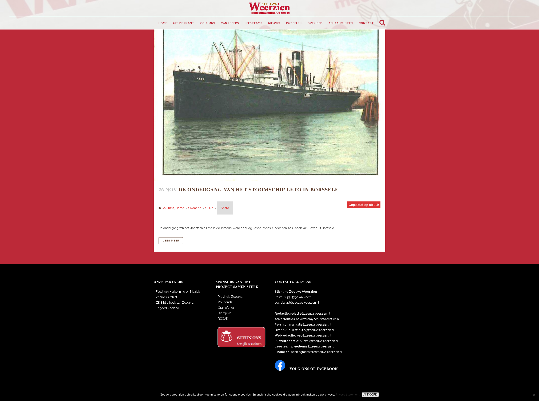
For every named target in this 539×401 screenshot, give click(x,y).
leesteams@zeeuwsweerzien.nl (315, 346)
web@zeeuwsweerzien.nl (313, 335)
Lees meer (171, 240)
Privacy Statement (348, 394)
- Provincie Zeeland (229, 296)
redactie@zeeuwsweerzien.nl (310, 313)
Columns (168, 208)
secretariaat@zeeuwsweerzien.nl (297, 302)
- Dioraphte (223, 313)
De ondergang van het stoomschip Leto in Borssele (259, 189)
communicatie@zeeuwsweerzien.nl (307, 324)
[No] (534, 395)
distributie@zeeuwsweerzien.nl (313, 330)
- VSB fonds (224, 302)
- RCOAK (222, 318)
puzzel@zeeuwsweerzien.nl (319, 341)
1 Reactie (194, 208)
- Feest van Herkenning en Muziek (177, 291)
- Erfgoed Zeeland (166, 308)
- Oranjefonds (225, 307)
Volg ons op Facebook (314, 368)
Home (180, 208)
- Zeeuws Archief (165, 297)
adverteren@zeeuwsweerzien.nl (318, 319)
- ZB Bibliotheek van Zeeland (173, 302)
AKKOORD (370, 394)
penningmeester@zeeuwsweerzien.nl (316, 352)
